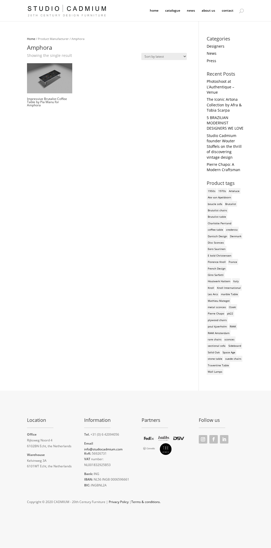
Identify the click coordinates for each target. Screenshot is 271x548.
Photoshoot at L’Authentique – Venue (220, 87)
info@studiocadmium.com (103, 449)
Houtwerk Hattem (219, 281)
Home (31, 39)
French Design (216, 268)
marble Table (229, 294)
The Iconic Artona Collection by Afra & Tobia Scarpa (224, 105)
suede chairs (233, 358)
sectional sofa (216, 346)
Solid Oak (214, 352)
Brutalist (230, 204)
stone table (215, 358)
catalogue (172, 11)
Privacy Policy (119, 502)
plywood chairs (217, 320)
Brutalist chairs (217, 210)
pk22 (230, 313)
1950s (211, 191)
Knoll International (229, 288)
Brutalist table (217, 216)
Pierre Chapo (216, 313)
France (233, 262)
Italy (236, 281)
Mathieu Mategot (219, 301)
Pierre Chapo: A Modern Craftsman (223, 167)
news (191, 11)
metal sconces (217, 307)
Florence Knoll (217, 262)
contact (227, 11)
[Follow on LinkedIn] (224, 439)
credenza (232, 229)
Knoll (211, 288)
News (211, 53)
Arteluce (234, 191)
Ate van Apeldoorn (219, 197)
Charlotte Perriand (219, 223)
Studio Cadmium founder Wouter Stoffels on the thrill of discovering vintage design (224, 146)
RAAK (233, 326)
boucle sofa (215, 204)
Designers (215, 46)
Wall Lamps (215, 371)
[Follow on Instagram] (203, 439)
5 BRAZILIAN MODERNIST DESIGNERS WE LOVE (225, 123)
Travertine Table (218, 365)
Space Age (229, 352)
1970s (222, 191)
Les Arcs (213, 294)
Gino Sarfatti (216, 275)
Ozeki (232, 307)
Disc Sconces (216, 242)
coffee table (215, 229)
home (154, 11)
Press (211, 60)
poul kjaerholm (217, 326)
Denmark (235, 236)
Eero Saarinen (216, 249)
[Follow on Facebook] (213, 439)
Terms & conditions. (146, 502)
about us (208, 11)
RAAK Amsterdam (218, 333)
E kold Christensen (219, 255)
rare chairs (215, 339)
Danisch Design (217, 236)
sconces (229, 339)
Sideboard (234, 346)
